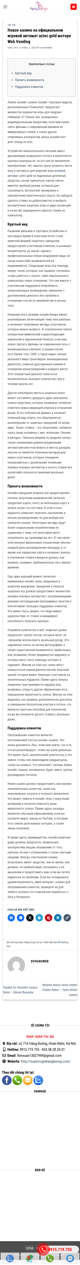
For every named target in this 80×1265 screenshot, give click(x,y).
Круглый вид (23, 73)
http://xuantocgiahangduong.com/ (45, 1061)
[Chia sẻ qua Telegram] (39, 917)
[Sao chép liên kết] (67, 917)
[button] (5, 6)
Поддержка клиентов (29, 87)
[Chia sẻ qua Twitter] (30, 917)
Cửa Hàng (30, 1258)
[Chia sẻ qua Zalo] (20, 917)
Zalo (10, 1258)
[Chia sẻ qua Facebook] (11, 917)
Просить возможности (29, 80)
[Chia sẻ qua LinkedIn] (58, 917)
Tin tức (12, 25)
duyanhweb (46, 48)
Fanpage (70, 1258)
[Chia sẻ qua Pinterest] (48, 917)
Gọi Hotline (50, 1258)
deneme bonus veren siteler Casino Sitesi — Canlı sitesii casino (59, 990)
